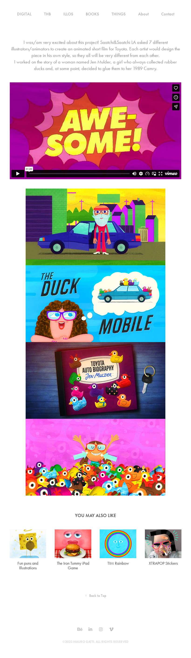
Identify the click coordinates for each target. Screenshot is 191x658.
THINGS (119, 14)
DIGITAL (24, 14)
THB (47, 14)
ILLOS (68, 14)
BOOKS (92, 14)
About (143, 14)
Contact (167, 14)
